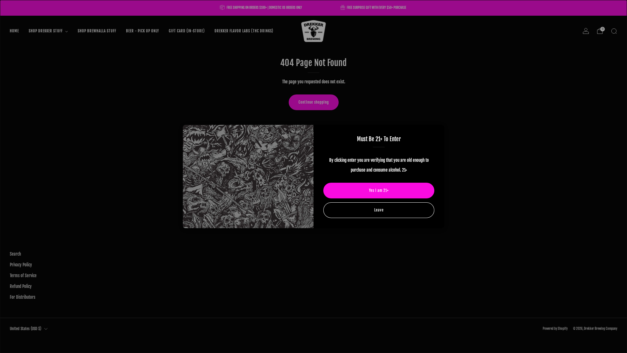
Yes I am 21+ (379, 190)
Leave (379, 210)
